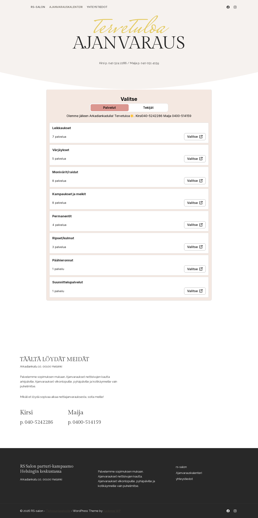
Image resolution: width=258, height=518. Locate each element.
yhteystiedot (97, 7)
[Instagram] (235, 7)
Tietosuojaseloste (58, 511)
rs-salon (38, 7)
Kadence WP (112, 511)
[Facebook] (228, 7)
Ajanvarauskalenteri (66, 7)
